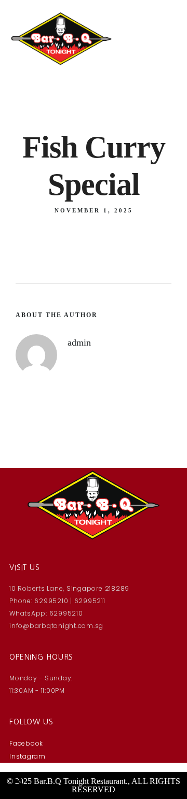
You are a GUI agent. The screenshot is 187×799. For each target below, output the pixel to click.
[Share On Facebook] (30, 758)
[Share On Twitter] (45, 758)
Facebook (26, 743)
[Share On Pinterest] (60, 758)
